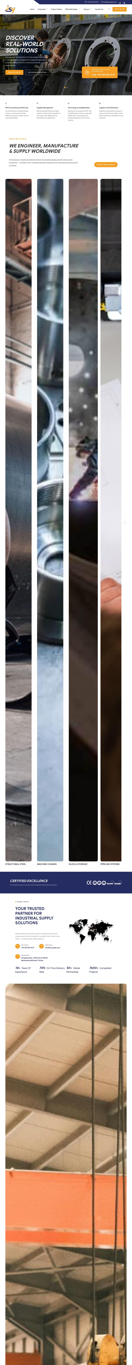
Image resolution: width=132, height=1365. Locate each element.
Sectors (86, 9)
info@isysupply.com (52, 948)
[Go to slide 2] (67, 87)
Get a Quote (120, 9)
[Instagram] (120, 3)
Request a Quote (14, 72)
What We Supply (71, 9)
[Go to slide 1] (65, 87)
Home (32, 9)
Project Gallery (56, 9)
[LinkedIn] (124, 3)
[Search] (109, 9)
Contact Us (99, 9)
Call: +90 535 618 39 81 (103, 74)
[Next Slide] (125, 522)
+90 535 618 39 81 (27, 948)
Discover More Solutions (37, 72)
